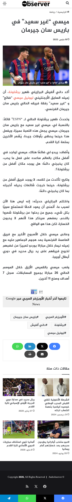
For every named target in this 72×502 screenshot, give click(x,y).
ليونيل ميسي (23, 98)
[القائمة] (4, 5)
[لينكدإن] (29, 346)
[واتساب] (17, 346)
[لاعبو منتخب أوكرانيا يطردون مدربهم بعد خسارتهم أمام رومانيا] (53, 429)
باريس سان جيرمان (25, 317)
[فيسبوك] (54, 346)
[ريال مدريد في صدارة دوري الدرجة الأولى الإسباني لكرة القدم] (19, 387)
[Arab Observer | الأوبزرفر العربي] (36, 4)
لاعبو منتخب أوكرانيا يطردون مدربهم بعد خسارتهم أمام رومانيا (53, 445)
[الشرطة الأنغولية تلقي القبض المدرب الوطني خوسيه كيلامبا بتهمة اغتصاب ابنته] (53, 387)
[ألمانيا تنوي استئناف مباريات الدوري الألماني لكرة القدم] (19, 429)
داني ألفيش (38, 325)
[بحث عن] (67, 5)
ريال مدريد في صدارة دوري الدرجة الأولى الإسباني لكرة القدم (20, 403)
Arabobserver (55, 477)
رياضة (52, 12)
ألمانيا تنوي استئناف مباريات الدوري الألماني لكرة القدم (19, 444)
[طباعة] (29, 354)
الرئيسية (62, 12)
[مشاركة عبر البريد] (42, 354)
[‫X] (42, 346)
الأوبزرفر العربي (54, 317)
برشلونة (14, 92)
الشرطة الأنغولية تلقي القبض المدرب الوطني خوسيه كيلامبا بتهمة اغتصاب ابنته (56, 405)
